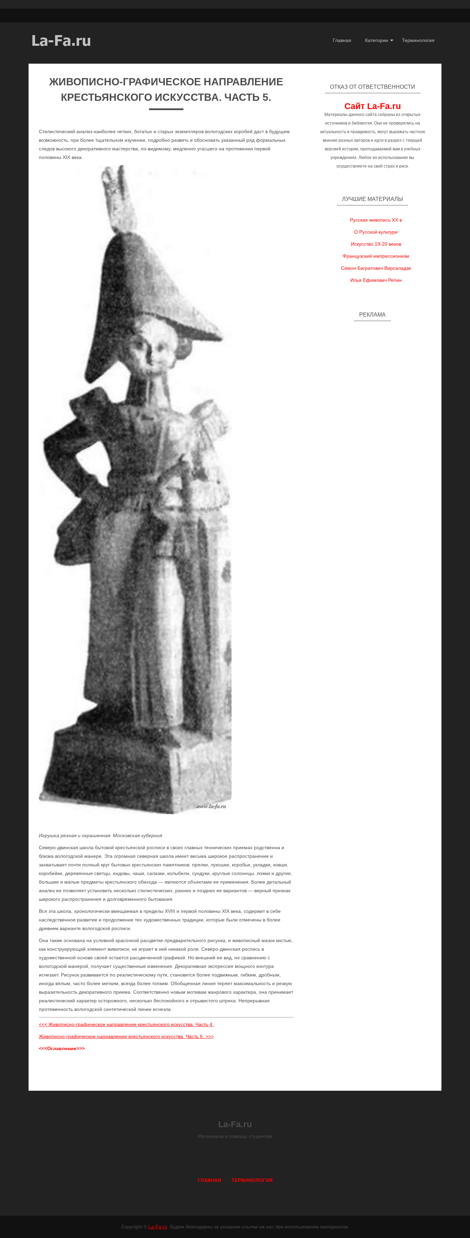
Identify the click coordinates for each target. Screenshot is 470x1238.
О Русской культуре (376, 232)
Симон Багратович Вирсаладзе (376, 268)
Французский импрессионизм (376, 256)
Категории (376, 40)
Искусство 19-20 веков (376, 244)
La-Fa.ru (157, 1226)
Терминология (418, 40)
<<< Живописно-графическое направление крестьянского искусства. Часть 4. (126, 1024)
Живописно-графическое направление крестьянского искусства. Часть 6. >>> (126, 1036)
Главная (342, 40)
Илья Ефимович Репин (376, 280)
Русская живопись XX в (376, 220)
